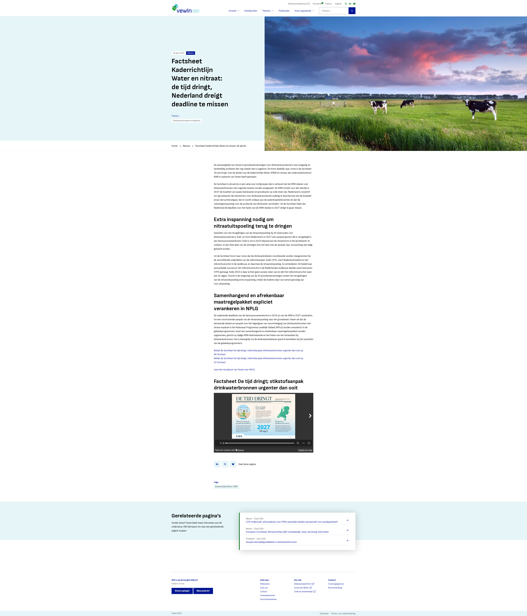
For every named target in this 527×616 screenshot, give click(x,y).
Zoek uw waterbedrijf (303, 591)
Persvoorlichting (335, 587)
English (338, 3)
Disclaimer (324, 613)
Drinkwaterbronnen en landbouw (187, 120)
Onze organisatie (303, 11)
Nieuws (186, 145)
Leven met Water (301, 587)
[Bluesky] (354, 3)
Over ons (264, 587)
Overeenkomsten (267, 595)
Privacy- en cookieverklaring (343, 613)
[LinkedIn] (350, 3)
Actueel (234, 11)
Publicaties (284, 10)
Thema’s (267, 11)
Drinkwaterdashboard (297, 3)
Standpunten (250, 10)
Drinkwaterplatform (302, 584)
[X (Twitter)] (346, 3)
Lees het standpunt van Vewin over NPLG (234, 369)
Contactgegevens (336, 584)
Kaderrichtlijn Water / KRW (226, 486)
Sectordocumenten (268, 599)
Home (175, 145)
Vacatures (317, 3)
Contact (328, 3)
